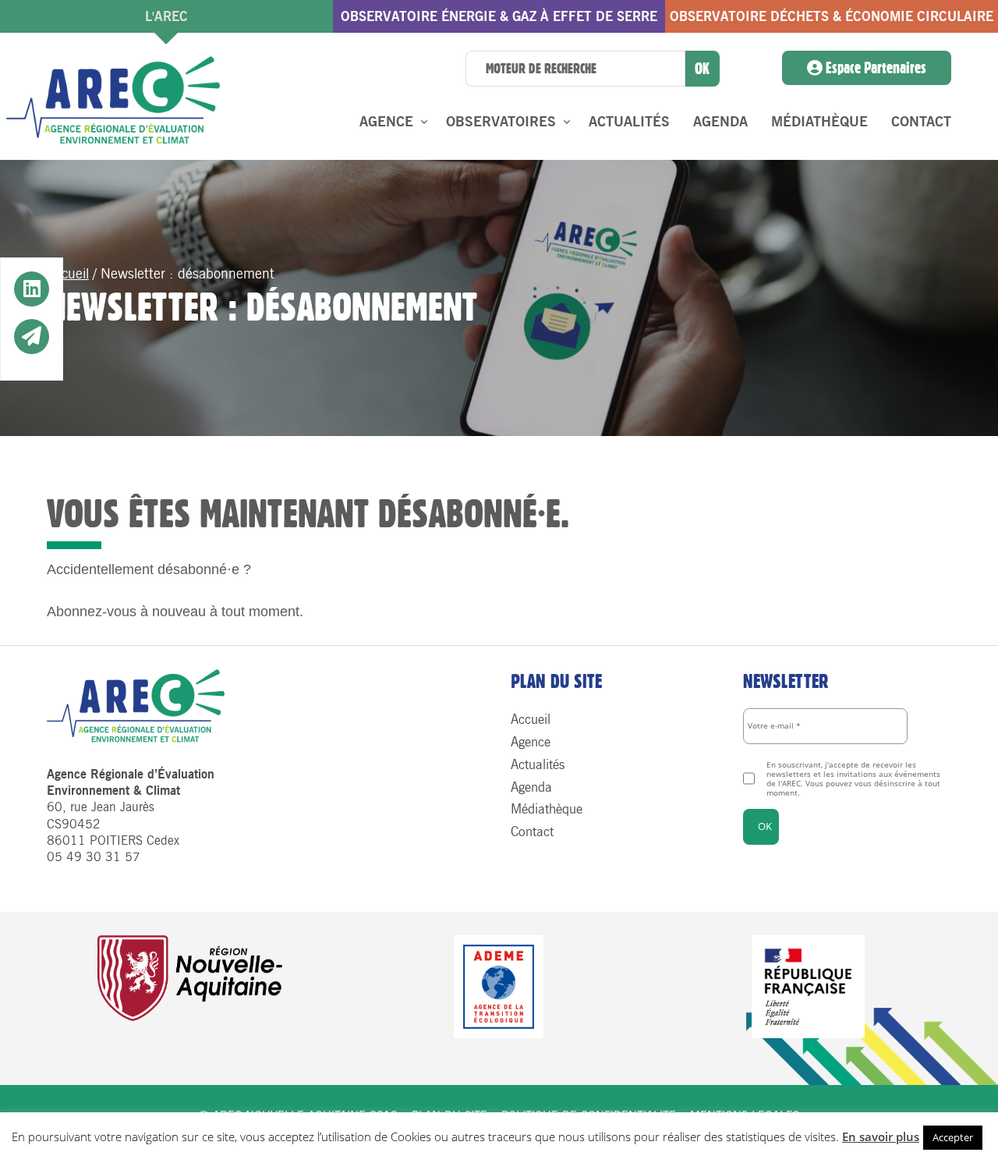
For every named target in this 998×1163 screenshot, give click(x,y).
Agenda (720, 121)
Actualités (629, 121)
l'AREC (166, 16)
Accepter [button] (953, 1137)
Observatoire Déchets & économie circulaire (831, 16)
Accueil (68, 273)
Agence (386, 121)
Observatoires (501, 121)
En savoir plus (880, 1136)
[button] (31, 290)
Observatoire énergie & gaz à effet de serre (499, 16)
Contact (921, 121)
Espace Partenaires (874, 68)
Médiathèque (819, 121)
